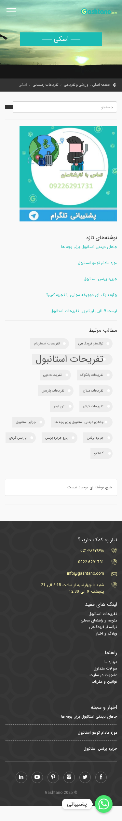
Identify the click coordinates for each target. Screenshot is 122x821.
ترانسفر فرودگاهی (90, 343)
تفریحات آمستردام (47, 343)
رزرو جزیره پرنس (56, 438)
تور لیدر (59, 406)
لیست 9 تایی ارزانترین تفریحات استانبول (83, 311)
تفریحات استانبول (69, 359)
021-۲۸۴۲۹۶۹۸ (92, 551)
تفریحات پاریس (53, 390)
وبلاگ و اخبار (106, 633)
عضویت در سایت (103, 675)
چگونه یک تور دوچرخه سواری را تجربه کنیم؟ (81, 295)
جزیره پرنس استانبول (100, 279)
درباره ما (110, 662)
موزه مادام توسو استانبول (97, 263)
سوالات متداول (105, 668)
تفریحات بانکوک (91, 375)
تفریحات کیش (93, 406)
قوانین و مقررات (104, 681)
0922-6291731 (91, 562)
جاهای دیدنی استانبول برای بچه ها (89, 247)
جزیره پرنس (95, 438)
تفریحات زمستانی (45, 85)
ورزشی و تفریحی (76, 85)
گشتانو (98, 453)
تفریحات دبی (52, 375)
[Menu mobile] (11, 13)
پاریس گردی (18, 438)
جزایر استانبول (26, 422)
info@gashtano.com (85, 573)
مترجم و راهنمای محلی (99, 620)
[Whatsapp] (104, 804)
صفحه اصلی (101, 85)
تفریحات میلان (93, 390)
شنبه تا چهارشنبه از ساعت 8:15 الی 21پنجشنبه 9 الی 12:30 (72, 588)
